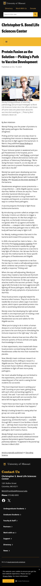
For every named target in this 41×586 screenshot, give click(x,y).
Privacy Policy (7, 576)
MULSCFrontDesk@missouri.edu (14, 491)
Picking (26, 155)
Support (8, 538)
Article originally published (12, 453)
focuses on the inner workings (24, 180)
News (7, 550)
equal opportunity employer (16, 562)
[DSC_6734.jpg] (20, 88)
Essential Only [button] (8, 581)
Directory (9, 8)
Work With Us (21, 8)
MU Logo (4, 3)
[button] (22, 581)
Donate (33, 8)
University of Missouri (16, 3)
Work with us (10, 532)
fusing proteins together (23, 244)
